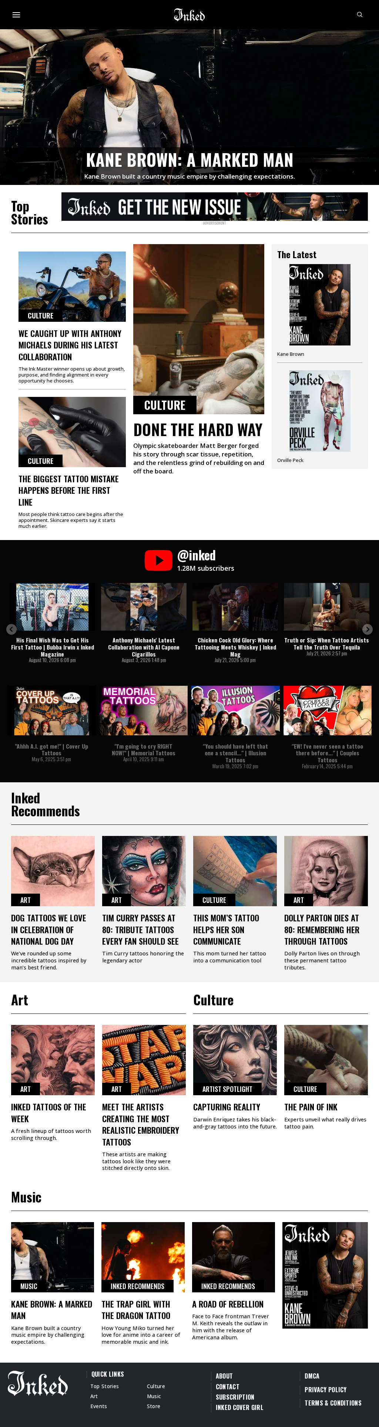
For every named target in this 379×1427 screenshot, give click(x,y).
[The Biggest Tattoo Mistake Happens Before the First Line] (72, 432)
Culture (40, 315)
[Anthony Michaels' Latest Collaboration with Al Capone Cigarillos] (144, 607)
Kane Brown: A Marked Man (190, 159)
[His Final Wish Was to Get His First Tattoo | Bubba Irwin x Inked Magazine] (52, 607)
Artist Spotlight (227, 1089)
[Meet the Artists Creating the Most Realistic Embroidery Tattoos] (144, 1060)
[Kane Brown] (319, 313)
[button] (11, 629)
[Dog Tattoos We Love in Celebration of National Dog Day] (53, 871)
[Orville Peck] (319, 416)
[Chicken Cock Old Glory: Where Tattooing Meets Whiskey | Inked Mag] (235, 607)
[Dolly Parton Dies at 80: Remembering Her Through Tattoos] (326, 871)
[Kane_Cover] (214, 205)
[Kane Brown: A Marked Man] (189, 105)
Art (25, 900)
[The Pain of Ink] (326, 1060)
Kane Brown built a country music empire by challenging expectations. (189, 176)
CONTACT (227, 1386)
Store (154, 1406)
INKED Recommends (137, 1286)
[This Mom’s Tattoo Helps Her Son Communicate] (235, 871)
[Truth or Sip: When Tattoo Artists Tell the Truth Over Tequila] (326, 607)
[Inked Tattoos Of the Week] (53, 1060)
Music (28, 1286)
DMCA (312, 1376)
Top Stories (104, 1386)
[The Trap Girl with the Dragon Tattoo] (142, 1257)
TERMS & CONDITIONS (333, 1403)
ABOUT (224, 1376)
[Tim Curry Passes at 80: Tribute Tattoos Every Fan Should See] (144, 871)
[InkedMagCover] (325, 1274)
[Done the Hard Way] (198, 329)
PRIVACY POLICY (325, 1389)
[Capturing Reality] (235, 1060)
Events (98, 1406)
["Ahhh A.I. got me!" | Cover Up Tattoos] (51, 710)
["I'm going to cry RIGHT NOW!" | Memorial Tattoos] (144, 710)
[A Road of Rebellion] (233, 1257)
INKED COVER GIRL (240, 1407)
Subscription (235, 1397)
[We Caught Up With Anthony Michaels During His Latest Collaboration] (72, 287)
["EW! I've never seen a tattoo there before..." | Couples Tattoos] (328, 710)
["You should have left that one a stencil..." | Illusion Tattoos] (235, 710)
